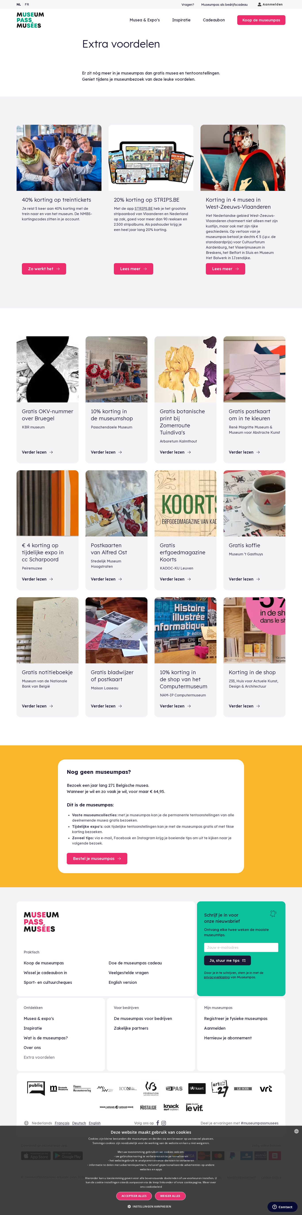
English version (123, 982)
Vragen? (188, 5)
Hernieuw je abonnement (228, 1037)
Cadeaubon (214, 19)
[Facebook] (158, 1123)
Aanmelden (273, 4)
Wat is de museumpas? (46, 1037)
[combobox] (296, 1131)
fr (27, 4)
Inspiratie (181, 19)
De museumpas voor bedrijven (143, 1018)
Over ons (32, 1047)
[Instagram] (164, 1123)
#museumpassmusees (259, 1123)
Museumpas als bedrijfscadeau (224, 5)
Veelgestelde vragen (129, 972)
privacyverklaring (217, 977)
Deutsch (79, 1123)
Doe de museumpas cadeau (135, 963)
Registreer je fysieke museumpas (236, 1018)
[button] (151, 1207)
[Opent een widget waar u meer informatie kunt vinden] (282, 1207)
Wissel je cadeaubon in (45, 972)
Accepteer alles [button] (134, 1196)
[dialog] (151, 1170)
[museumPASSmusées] (30, 20)
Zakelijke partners (131, 1028)
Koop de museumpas (44, 963)
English (95, 1123)
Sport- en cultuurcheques (48, 982)
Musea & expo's (39, 1018)
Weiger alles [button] (170, 1196)
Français (62, 1123)
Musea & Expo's (145, 19)
